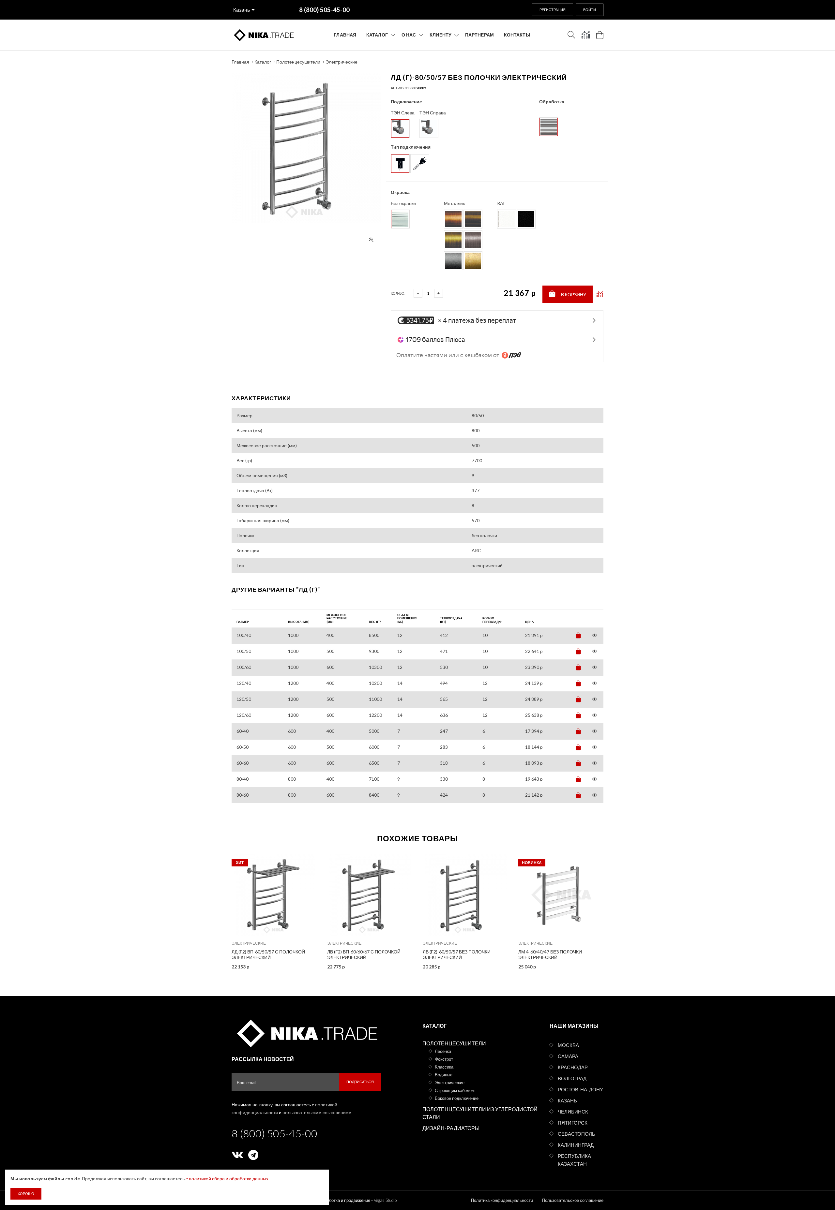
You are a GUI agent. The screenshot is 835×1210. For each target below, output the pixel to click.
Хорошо (26, 1193)
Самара (568, 1056)
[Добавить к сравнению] (599, 294)
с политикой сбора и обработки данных (227, 1178)
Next (617, 909)
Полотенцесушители (298, 62)
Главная (345, 34)
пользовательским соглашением (317, 1112)
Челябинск (573, 1111)
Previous (217, 909)
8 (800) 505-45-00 (274, 1133)
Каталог (377, 34)
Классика (444, 1067)
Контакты (517, 34)
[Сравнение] (586, 35)
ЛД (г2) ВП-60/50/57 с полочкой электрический (268, 954)
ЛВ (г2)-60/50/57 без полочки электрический (457, 954)
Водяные (443, 1074)
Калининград (576, 1145)
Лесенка (443, 1051)
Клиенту (440, 34)
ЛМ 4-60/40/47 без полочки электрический (550, 954)
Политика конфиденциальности (502, 1200)
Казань (241, 10)
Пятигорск (572, 1123)
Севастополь (576, 1134)
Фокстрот (444, 1059)
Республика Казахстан (574, 1160)
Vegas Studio (385, 1200)
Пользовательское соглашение (572, 1200)
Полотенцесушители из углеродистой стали (480, 1113)
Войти (589, 9)
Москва (568, 1045)
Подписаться (360, 1082)
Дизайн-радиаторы (450, 1128)
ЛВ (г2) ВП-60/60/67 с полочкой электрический (364, 954)
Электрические (341, 62)
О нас (409, 34)
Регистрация (552, 9)
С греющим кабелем (455, 1090)
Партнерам (479, 34)
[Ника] (306, 1032)
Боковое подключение (456, 1098)
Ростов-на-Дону (580, 1089)
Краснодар (573, 1067)
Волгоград (572, 1078)
